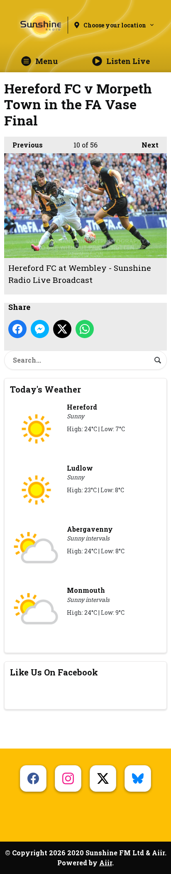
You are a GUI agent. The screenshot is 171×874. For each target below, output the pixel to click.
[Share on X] (62, 329)
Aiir (105, 862)
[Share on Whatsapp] (85, 329)
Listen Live (128, 61)
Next (146, 144)
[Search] (158, 360)
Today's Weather (45, 389)
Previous (23, 144)
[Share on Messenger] (40, 329)
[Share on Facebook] (17, 329)
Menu (46, 61)
